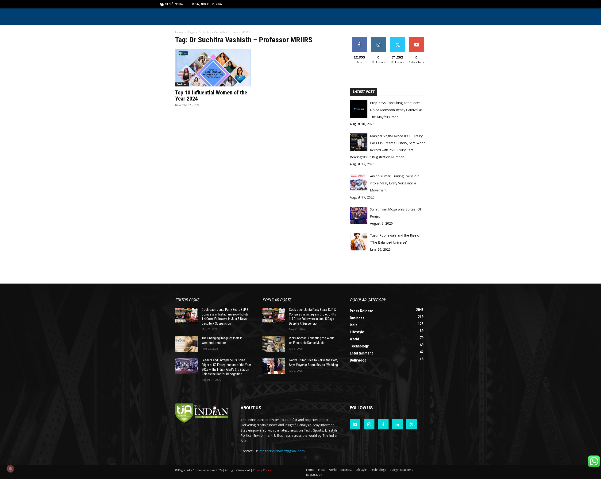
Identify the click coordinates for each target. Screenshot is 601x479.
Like (359, 39)
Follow (378, 39)
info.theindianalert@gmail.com (282, 451)
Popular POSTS (276, 299)
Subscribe (416, 39)
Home (179, 32)
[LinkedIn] (397, 424)
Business (182, 84)
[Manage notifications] (10, 468)
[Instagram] (369, 424)
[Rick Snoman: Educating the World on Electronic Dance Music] (273, 344)
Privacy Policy (262, 470)
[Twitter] (411, 424)
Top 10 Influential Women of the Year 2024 (211, 95)
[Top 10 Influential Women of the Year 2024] (213, 67)
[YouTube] (355, 424)
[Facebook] (383, 424)
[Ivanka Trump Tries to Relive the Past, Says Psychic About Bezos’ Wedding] (273, 366)
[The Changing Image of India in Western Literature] (186, 344)
